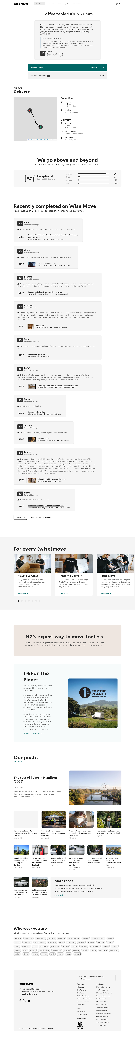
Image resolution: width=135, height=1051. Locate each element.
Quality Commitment (84, 999)
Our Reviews (81, 990)
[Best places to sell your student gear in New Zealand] (95, 850)
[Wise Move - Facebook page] (20, 1000)
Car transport (101, 990)
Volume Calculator (83, 1002)
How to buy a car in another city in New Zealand (20, 892)
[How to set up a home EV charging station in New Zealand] (40, 850)
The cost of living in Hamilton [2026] (35, 779)
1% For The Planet (83, 996)
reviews (52, 179)
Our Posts (80, 993)
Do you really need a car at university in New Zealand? (58, 860)
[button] (40, 127)
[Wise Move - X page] (24, 1000)
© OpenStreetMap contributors (48, 140)
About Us (80, 987)
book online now (61, 933)
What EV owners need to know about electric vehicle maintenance (76, 862)
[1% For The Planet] (86, 1025)
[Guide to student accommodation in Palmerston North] (40, 882)
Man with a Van (102, 1002)
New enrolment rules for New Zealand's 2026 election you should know (78, 888)
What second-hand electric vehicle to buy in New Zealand (73, 891)
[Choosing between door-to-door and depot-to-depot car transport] (53, 819)
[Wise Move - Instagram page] (29, 1000)
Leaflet (31, 140)
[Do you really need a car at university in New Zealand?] (58, 850)
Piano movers (101, 1005)
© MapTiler (37, 140)
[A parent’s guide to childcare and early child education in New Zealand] (81, 819)
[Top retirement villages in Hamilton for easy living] (113, 850)
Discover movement (32, 733)
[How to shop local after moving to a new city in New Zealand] (26, 819)
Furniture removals (103, 996)
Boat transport (101, 1011)
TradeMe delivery (102, 1008)
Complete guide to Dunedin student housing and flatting (21, 861)
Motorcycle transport (104, 993)
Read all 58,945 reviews (41, 517)
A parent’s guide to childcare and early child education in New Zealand (81, 833)
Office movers (101, 1017)
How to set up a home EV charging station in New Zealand (39, 861)
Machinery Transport (103, 1014)
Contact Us (81, 1005)
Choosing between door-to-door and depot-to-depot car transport (53, 833)
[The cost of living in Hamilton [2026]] (93, 788)
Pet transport (101, 999)
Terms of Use (81, 1012)
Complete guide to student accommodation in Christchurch (74, 885)
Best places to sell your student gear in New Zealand (94, 860)
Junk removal (101, 1025)
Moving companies (103, 987)
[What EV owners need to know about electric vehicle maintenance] (76, 850)
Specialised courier (103, 1022)
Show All (18, 762)
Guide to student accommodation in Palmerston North (39, 892)
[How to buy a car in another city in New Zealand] (21, 882)
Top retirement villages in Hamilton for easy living (113, 861)
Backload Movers (102, 1019)
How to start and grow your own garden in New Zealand (108, 832)
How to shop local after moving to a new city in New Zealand (25, 833)
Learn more (21, 593)
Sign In (117, 4)
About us (87, 4)
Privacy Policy (82, 1015)
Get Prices (39, 4)
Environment (76, 4)
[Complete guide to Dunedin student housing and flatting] (21, 850)
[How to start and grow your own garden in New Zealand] (109, 819)
